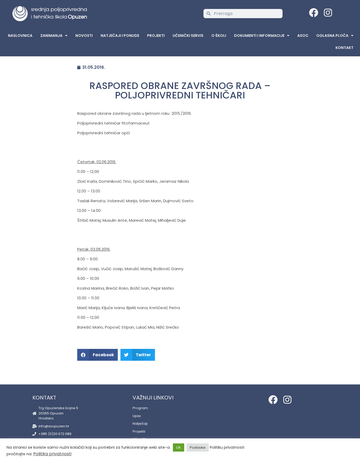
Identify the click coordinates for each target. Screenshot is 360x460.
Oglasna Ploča (332, 35)
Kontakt (344, 47)
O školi (218, 35)
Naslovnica (20, 35)
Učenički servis (188, 35)
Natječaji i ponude (120, 35)
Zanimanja (51, 35)
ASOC (302, 35)
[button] (97, 355)
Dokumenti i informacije (259, 35)
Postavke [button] (198, 447)
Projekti (156, 35)
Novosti (84, 35)
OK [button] (178, 447)
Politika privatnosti (52, 454)
